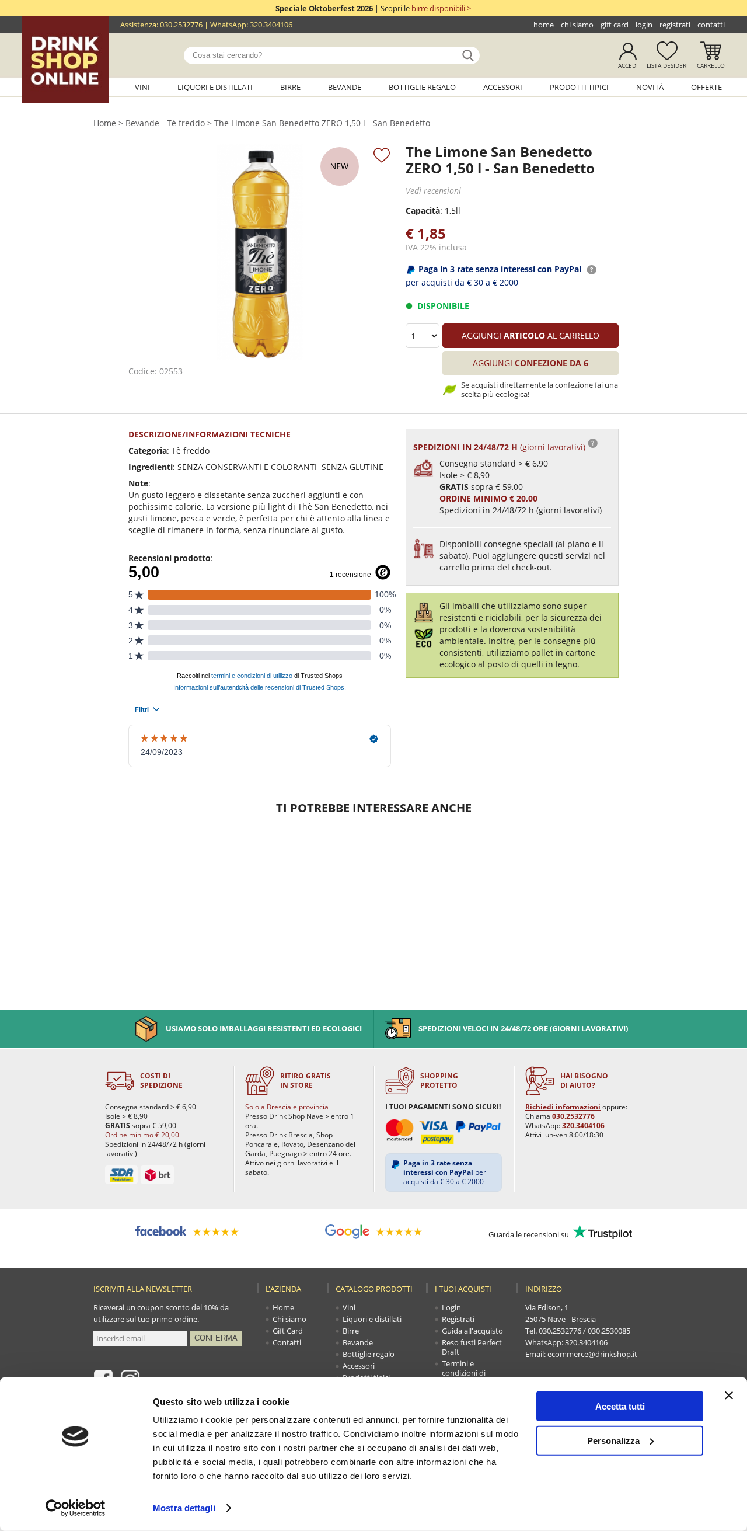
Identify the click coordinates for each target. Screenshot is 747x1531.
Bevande (344, 87)
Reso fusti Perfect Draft (472, 1347)
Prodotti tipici (579, 87)
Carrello (711, 65)
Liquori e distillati (215, 87)
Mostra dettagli (184, 1508)
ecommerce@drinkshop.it (592, 1354)
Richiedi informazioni (563, 1107)
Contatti (711, 24)
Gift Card (615, 24)
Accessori (502, 87)
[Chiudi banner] (729, 1395)
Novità (650, 87)
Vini (142, 87)
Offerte (706, 87)
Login (644, 24)
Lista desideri (667, 65)
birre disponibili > (441, 8)
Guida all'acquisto (472, 1330)
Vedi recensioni (433, 190)
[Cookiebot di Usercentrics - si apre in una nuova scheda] (76, 1508)
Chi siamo (577, 24)
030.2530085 (609, 1330)
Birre (290, 87)
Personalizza (613, 1440)
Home (543, 24)
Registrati (674, 24)
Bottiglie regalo (422, 87)
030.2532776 (181, 24)
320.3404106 (271, 24)
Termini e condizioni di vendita (464, 1372)
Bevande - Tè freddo (165, 122)
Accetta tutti (620, 1406)
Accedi (628, 65)
